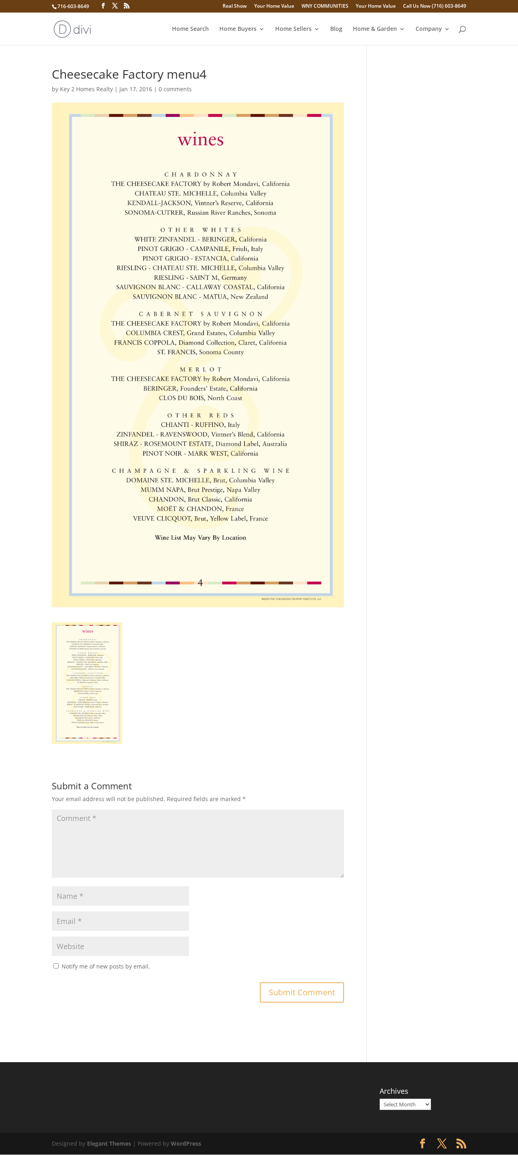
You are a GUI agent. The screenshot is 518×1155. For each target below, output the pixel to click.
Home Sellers (293, 29)
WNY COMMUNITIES (324, 6)
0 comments (175, 89)
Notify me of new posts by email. (106, 966)
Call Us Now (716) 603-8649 (434, 6)
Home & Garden (375, 29)
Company (429, 29)
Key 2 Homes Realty (86, 89)
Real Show (235, 6)
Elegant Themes (109, 1143)
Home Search (190, 29)
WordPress (186, 1143)
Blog (336, 29)
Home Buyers (238, 29)
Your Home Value (274, 6)
